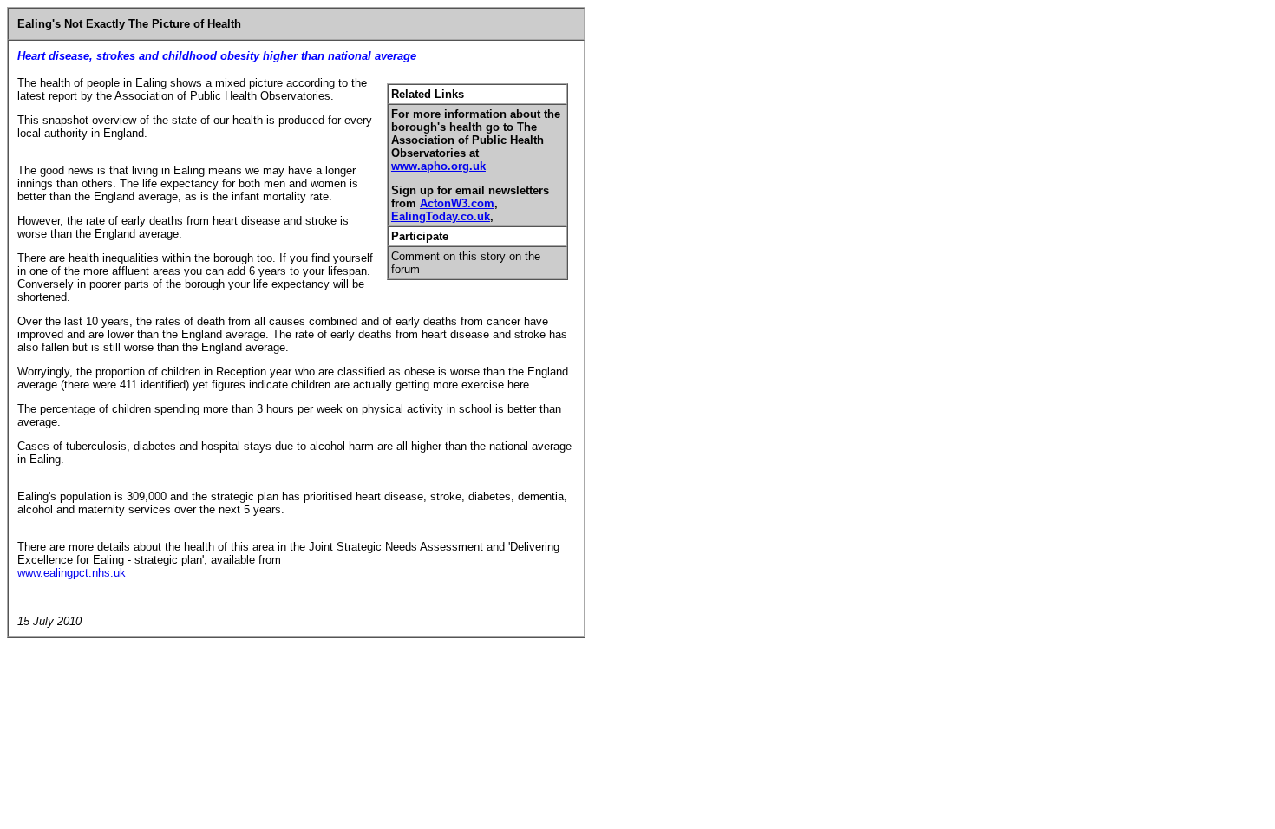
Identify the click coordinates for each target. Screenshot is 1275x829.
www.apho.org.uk (438, 166)
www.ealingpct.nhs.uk (71, 572)
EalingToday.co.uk (440, 216)
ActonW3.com (457, 203)
